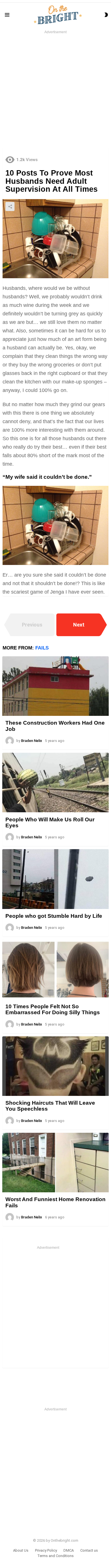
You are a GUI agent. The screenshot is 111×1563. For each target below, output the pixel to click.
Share (10, 206)
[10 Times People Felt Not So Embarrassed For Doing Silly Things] (55, 969)
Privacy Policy (46, 1550)
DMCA (68, 1550)
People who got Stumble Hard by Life (53, 916)
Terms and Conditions (55, 1556)
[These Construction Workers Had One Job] (55, 686)
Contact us (89, 1550)
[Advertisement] (55, 90)
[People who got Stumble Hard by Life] (55, 879)
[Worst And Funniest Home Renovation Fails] (55, 1162)
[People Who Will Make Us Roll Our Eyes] (55, 782)
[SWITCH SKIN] (106, 14)
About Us (20, 1550)
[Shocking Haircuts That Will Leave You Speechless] (55, 1066)
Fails (42, 648)
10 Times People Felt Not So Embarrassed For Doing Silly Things (52, 1009)
